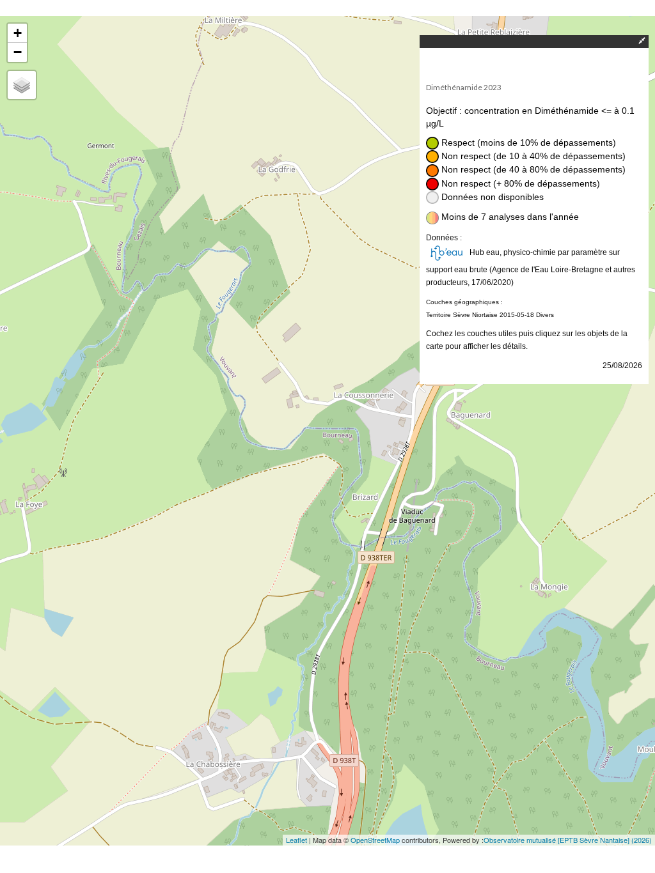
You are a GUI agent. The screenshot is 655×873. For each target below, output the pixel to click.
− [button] (17, 52)
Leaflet (296, 840)
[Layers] (22, 85)
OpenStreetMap (375, 840)
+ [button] (17, 33)
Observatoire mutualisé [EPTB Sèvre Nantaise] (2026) (568, 840)
